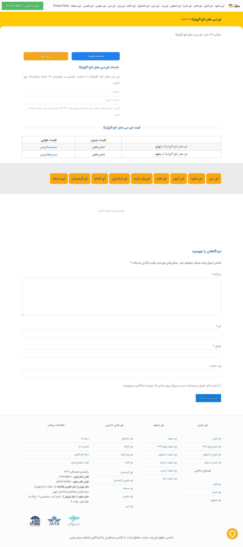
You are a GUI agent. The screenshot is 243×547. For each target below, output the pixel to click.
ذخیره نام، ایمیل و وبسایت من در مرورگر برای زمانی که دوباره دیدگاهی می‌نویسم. (170, 385)
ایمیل (217, 346)
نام (218, 326)
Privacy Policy (61, 6)
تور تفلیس (88, 6)
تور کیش (208, 6)
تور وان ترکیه (142, 178)
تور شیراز (187, 6)
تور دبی (111, 6)
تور (206, 35)
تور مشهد (219, 6)
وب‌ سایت (215, 365)
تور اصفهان (175, 6)
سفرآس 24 (215, 35)
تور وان (121, 6)
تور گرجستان (80, 178)
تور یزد (165, 6)
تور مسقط (76, 6)
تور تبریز (155, 6)
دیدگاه (216, 274)
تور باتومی (101, 6)
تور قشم (198, 6)
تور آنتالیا (131, 6)
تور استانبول (143, 6)
